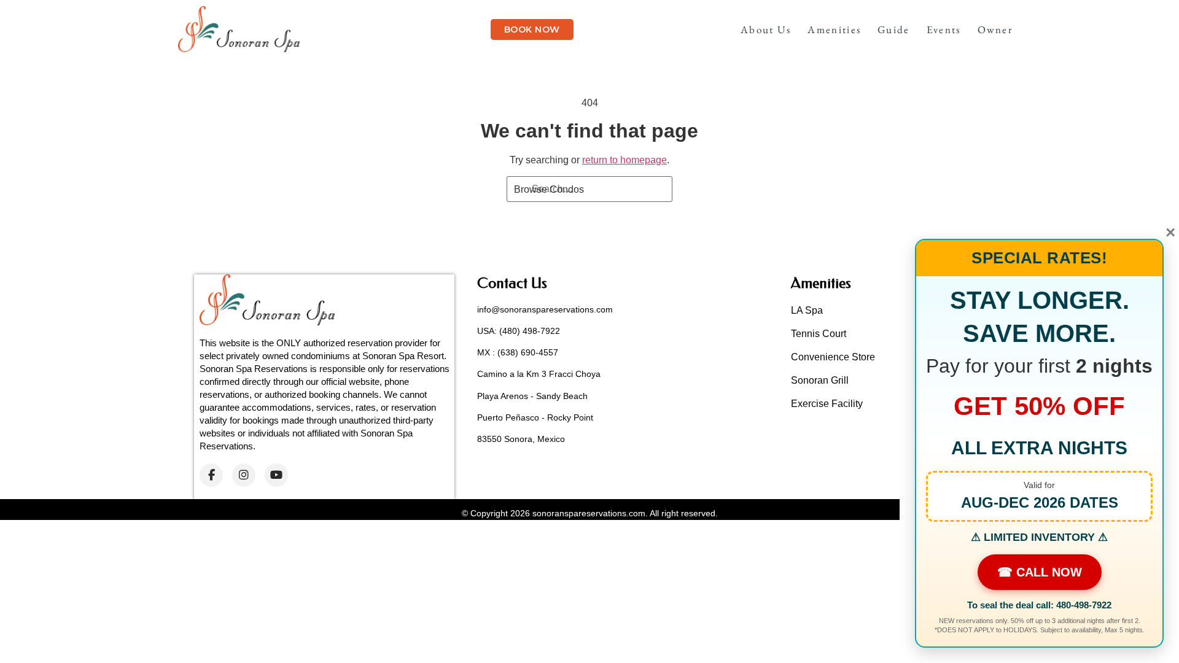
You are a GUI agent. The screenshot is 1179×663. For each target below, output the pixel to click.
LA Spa (807, 310)
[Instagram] (243, 475)
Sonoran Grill (820, 380)
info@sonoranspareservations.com (545, 309)
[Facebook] (211, 475)
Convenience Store (833, 357)
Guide (893, 29)
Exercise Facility (827, 403)
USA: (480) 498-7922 (518, 331)
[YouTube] (276, 475)
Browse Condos (549, 189)
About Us (766, 29)
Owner (996, 29)
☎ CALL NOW (1039, 572)
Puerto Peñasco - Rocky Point (535, 417)
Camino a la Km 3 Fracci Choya (539, 374)
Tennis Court (818, 333)
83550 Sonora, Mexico (521, 439)
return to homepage (624, 160)
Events (944, 29)
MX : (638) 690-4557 (517, 352)
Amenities (834, 29)
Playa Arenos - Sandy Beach (532, 396)
